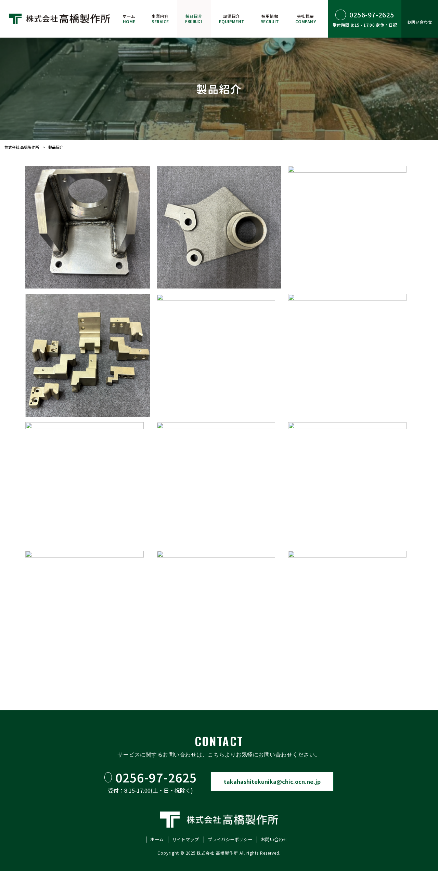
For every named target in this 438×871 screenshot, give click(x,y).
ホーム (157, 839)
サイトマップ (185, 839)
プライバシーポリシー (230, 839)
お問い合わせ (274, 839)
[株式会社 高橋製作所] (59, 18)
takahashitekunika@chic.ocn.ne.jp (272, 781)
